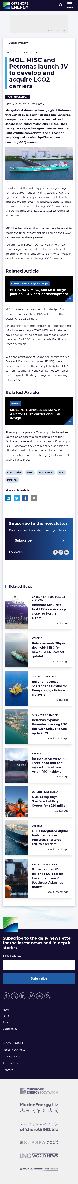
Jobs (6, 1022)
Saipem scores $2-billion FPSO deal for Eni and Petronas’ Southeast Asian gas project (47, 878)
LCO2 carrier (14, 473)
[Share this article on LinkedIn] (8, 498)
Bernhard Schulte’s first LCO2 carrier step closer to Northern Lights (49, 611)
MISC (30, 473)
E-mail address (12, 955)
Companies (10, 1028)
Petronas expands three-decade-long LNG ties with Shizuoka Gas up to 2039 (49, 726)
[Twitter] (60, 552)
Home (8, 52)
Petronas (12, 480)
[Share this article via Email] (34, 498)
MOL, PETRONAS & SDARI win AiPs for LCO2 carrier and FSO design (35, 414)
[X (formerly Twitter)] (14, 995)
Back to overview (18, 43)
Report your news (14, 1049)
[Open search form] (61, 5)
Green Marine (25, 52)
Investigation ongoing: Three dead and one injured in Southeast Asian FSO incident (49, 765)
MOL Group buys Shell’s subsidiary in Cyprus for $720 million (49, 801)
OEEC (6, 1016)
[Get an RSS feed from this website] (47, 995)
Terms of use (11, 1063)
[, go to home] (15, 5)
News (6, 1009)
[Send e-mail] (39, 995)
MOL (62, 473)
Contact (8, 1070)
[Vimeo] (31, 995)
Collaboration (18, 97)
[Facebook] (55, 552)
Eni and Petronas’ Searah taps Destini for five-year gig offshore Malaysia (49, 688)
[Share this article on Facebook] (25, 498)
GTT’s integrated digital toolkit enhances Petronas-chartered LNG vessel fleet (50, 837)
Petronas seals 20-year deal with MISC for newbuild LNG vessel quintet (49, 650)
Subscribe (23, 540)
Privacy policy (11, 1056)
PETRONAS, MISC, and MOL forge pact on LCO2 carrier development (39, 292)
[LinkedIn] (66, 552)
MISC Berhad (45, 473)
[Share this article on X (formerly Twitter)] (17, 498)
